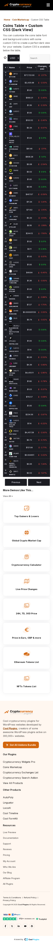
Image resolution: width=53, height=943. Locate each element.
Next (39, 482)
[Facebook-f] (5, 926)
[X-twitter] (12, 926)
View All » (8, 496)
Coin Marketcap (20, 19)
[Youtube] (25, 926)
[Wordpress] (31, 926)
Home (7, 19)
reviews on (27, 918)
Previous (16, 482)
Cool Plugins (10, 728)
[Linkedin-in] (18, 926)
